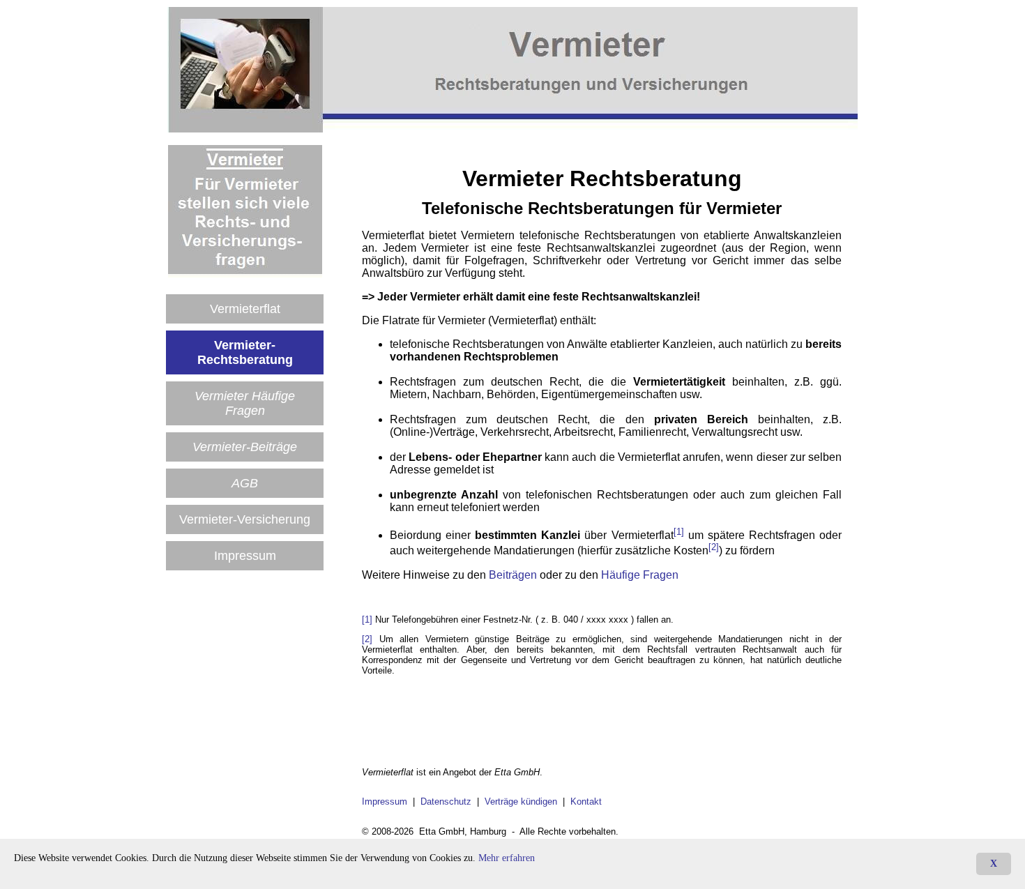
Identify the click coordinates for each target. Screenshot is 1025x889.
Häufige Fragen (639, 575)
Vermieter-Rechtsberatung (245, 352)
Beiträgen (513, 575)
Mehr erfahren (506, 858)
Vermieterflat (245, 309)
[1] (679, 531)
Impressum (245, 556)
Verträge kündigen (521, 801)
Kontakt (586, 801)
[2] (713, 547)
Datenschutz (445, 801)
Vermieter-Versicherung (244, 519)
